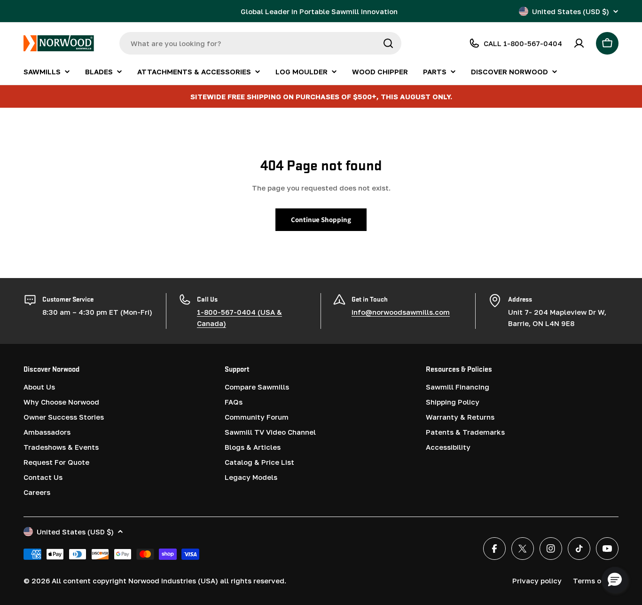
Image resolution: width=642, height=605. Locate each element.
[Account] (579, 43)
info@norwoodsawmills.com (401, 312)
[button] (615, 580)
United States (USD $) (570, 11)
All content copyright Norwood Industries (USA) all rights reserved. (169, 580)
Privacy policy (537, 580)
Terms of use (596, 580)
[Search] (388, 43)
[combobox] (260, 43)
